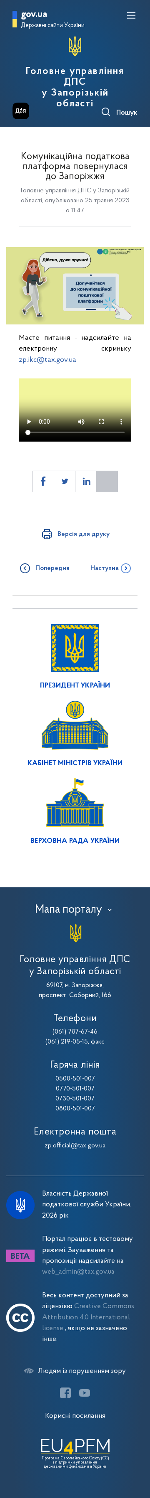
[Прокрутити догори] (135, 1452)
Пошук (127, 113)
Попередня (52, 568)
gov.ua (34, 15)
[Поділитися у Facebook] (43, 481)
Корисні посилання (75, 1415)
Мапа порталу (68, 910)
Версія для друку (84, 534)
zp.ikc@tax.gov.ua (47, 359)
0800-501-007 (75, 1108)
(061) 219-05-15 (66, 1042)
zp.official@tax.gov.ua (75, 1145)
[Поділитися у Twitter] (64, 481)
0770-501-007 (75, 1088)
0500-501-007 (75, 1079)
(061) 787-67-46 (75, 1032)
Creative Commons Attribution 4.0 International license (88, 1317)
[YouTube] (84, 1392)
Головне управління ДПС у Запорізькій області (75, 87)
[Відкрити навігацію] (131, 15)
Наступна (104, 568)
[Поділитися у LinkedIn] (85, 481)
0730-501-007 (75, 1098)
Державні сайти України (53, 25)
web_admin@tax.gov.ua (78, 1271)
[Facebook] (65, 1392)
